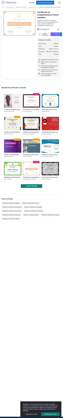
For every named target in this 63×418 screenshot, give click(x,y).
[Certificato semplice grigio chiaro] (12, 100)
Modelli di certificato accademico (12, 215)
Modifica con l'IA (57, 34)
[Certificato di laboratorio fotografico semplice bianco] (50, 168)
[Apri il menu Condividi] (58, 29)
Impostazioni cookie (31, 414)
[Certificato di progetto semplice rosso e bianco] (50, 123)
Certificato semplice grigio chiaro (12, 109)
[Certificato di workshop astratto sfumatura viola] (12, 146)
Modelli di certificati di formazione (33, 211)
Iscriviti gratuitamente (45, 2)
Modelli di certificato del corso (30, 203)
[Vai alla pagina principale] (9, 2)
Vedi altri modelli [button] (31, 186)
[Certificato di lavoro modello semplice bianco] (31, 100)
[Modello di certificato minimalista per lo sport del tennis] (12, 168)
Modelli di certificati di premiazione (12, 211)
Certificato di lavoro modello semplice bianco (31, 109)
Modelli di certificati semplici (31, 215)
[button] (43, 34)
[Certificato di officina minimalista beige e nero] (12, 123)
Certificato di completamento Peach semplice (31, 177)
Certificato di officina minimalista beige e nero (12, 132)
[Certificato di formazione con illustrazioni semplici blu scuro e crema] (31, 123)
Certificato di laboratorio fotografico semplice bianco (50, 177)
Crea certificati (10, 7)
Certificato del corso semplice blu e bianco (50, 109)
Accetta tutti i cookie (50, 414)
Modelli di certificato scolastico (11, 218)
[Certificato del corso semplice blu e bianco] (50, 100)
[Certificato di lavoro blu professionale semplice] (31, 146)
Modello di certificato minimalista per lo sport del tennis (12, 177)
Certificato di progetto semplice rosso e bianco (50, 132)
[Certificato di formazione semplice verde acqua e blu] (50, 146)
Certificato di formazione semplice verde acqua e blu (50, 154)
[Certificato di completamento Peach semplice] (31, 168)
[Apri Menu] (59, 2)
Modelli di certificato (21, 7)
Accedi (31, 2)
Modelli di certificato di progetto (33, 207)
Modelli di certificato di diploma (11, 203)
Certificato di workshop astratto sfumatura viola (12, 154)
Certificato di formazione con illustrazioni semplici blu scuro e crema (31, 132)
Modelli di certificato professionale (12, 207)
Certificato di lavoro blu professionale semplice (31, 154)
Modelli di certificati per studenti (50, 215)
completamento (32, 7)
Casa (3, 7)
